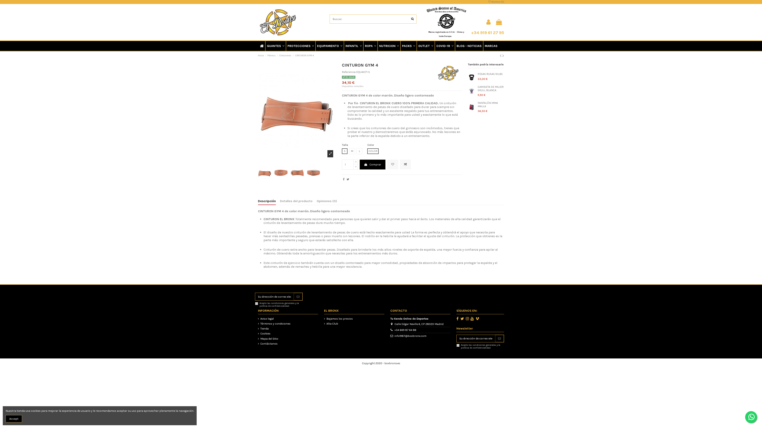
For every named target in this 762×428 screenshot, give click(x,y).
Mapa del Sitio (269, 338)
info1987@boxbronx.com (410, 336)
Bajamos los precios (339, 318)
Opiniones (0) (327, 201)
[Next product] (503, 55)
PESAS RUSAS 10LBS (490, 74)
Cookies (265, 333)
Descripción (267, 201)
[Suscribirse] (298, 296)
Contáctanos (269, 343)
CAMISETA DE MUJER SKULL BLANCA (491, 88)
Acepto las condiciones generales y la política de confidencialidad (279, 304)
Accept (13, 418)
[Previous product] (501, 55)
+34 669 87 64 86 (405, 330)
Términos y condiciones (275, 323)
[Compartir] (343, 179)
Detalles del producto (296, 201)
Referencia (349, 72)
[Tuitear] (348, 179)
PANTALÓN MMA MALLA (488, 104)
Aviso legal (267, 318)
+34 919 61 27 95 (487, 32)
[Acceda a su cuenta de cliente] (488, 22)
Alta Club (332, 323)
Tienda (264, 328)
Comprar (375, 164)
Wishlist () (497, 1)
